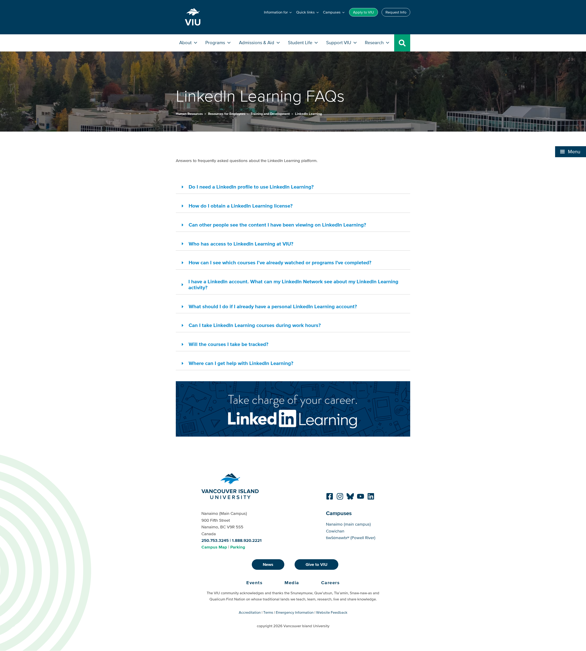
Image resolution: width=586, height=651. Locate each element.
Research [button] (375, 42)
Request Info (395, 12)
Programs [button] (215, 42)
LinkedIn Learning (308, 114)
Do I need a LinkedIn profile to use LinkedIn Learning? (251, 187)
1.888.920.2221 (247, 540)
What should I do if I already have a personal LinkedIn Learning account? (273, 306)
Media (292, 582)
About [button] (186, 42)
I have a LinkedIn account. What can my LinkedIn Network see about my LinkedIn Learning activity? (293, 284)
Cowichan (335, 531)
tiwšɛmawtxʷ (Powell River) (350, 537)
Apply (363, 12)
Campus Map (214, 547)
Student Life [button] (300, 42)
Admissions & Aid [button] (257, 42)
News (268, 564)
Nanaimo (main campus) (348, 524)
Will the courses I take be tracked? (228, 344)
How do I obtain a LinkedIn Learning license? (241, 206)
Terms (268, 612)
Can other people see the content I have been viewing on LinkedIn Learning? (277, 225)
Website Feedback (331, 612)
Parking (237, 547)
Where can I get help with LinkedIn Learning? (241, 363)
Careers (330, 582)
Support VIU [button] (339, 42)
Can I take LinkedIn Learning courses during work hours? (255, 325)
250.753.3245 (215, 540)
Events (254, 582)
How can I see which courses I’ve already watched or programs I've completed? (280, 262)
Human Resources (190, 114)
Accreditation (250, 612)
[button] (570, 151)
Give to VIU (316, 564)
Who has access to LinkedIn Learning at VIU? (241, 244)
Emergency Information (295, 612)
